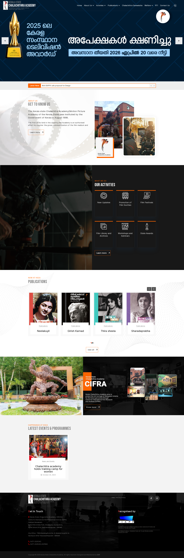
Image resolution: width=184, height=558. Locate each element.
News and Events (48, 461)
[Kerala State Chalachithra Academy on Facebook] (151, 498)
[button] (5, 40)
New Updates (103, 202)
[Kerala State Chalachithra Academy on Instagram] (157, 498)
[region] (92, 40)
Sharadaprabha (108, 331)
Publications (113, 5)
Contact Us (165, 5)
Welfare (147, 5)
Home (79, 5)
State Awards (146, 233)
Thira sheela (75, 331)
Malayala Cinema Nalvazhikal (140, 332)
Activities (100, 5)
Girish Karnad (43, 331)
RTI (156, 5)
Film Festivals (146, 202)
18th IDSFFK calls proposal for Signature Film (59, 85)
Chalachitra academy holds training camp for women (48, 469)
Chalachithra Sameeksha (132, 5)
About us (88, 5)
